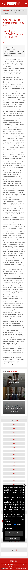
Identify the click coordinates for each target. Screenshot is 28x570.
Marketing (9, 528)
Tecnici (9, 524)
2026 (14, 424)
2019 (14, 451)
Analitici (18, 524)
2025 (14, 428)
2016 (14, 462)
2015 (14, 466)
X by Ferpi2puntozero (7, 554)
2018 (14, 454)
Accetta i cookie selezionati (14, 534)
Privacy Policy (22, 568)
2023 (14, 436)
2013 (14, 473)
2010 (14, 484)
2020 (14, 447)
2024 (14, 432)
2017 (14, 458)
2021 (14, 443)
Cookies (4, 568)
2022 (14, 439)
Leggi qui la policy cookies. (14, 520)
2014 (14, 469)
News (7, 10)
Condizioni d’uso (13, 568)
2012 (14, 477)
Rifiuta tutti (12, 538)
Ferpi (4, 10)
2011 (14, 481)
